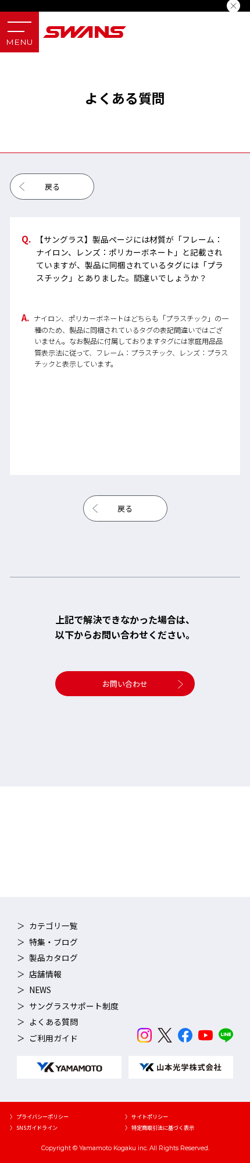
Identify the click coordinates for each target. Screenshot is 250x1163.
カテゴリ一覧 (53, 925)
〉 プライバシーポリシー (39, 1116)
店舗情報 (45, 974)
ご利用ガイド (53, 1038)
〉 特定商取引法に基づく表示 (159, 1127)
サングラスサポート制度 (74, 1006)
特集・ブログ (53, 942)
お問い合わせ (125, 683)
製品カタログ (53, 957)
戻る (52, 186)
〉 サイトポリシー (146, 1116)
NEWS (40, 989)
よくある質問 (53, 1021)
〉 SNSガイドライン (34, 1127)
